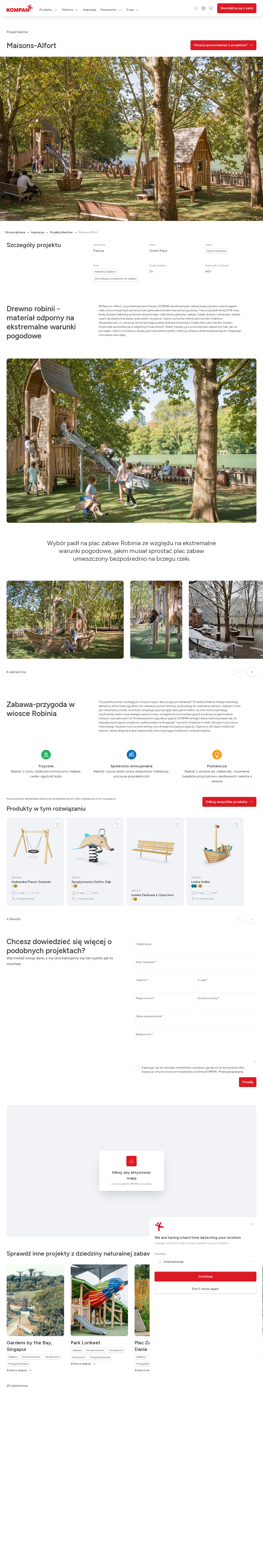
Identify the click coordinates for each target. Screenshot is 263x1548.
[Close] (251, 1224)
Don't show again (205, 1289)
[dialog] (131, 774)
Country (160, 1254)
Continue (205, 1276)
